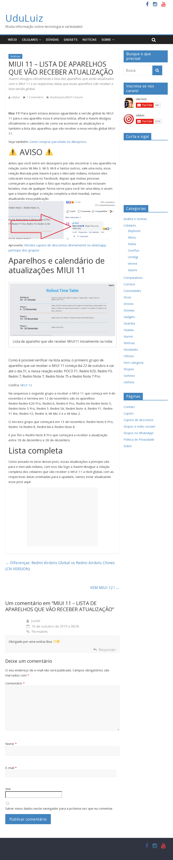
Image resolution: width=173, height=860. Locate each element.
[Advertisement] (62, 516)
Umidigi (133, 257)
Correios (129, 284)
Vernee (132, 264)
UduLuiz (24, 17)
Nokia (132, 244)
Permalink (40, 631)
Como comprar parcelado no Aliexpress (57, 142)
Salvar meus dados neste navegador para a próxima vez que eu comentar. (59, 808)
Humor (128, 336)
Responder (107, 649)
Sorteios (129, 376)
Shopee (129, 369)
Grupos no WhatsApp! (138, 433)
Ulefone (129, 382)
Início (12, 40)
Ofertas (129, 356)
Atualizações (57, 97)
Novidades (131, 349)
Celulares (30, 40)
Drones (129, 304)
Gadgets (70, 40)
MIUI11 (70, 97)
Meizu (132, 237)
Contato (129, 407)
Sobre (106, 40)
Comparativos (133, 278)
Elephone (134, 231)
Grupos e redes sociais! (139, 426)
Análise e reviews (135, 219)
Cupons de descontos (138, 420)
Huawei (129, 330)
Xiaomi (79, 97)
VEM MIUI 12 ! (104, 587)
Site (8, 789)
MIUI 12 (26, 385)
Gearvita (129, 323)
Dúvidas (52, 40)
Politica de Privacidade (139, 439)
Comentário (15, 683)
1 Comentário (34, 97)
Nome (11, 744)
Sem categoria (133, 363)
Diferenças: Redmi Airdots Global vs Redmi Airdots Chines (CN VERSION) (60, 565)
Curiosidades (132, 291)
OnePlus (133, 250)
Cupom (129, 413)
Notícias (89, 40)
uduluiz (15, 97)
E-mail (11, 768)
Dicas (127, 297)
